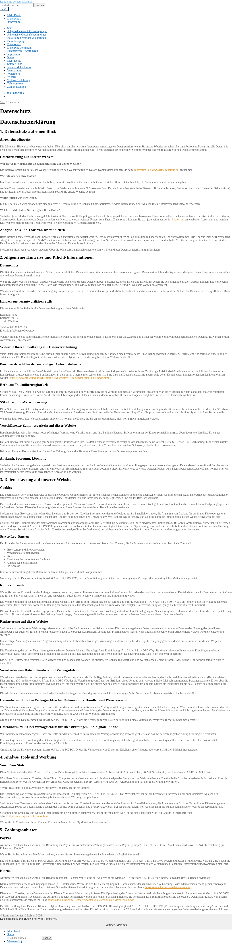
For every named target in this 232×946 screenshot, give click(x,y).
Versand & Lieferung (19, 67)
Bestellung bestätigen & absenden (26, 37)
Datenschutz (14, 18)
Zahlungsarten (15, 83)
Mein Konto (14, 15)
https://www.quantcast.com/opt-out (28, 816)
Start (10, 28)
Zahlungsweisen (16, 86)
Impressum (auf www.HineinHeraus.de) (156, 169)
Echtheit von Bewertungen (22, 50)
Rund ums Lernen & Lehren (16, 1)
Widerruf (12, 76)
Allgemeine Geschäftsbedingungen (27, 31)
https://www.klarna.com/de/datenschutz (167, 887)
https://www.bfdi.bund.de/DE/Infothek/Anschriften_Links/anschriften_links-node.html (59, 377)
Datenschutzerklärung (19, 47)
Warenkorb (13, 73)
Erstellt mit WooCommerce (40, 918)
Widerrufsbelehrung (18, 80)
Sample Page (14, 63)
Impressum (13, 21)
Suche (10, 934)
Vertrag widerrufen (116, 924)
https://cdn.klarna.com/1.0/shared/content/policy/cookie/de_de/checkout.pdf (90, 899)
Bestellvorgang (15, 41)
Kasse (10, 57)
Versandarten (14, 70)
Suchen (40, 5)
